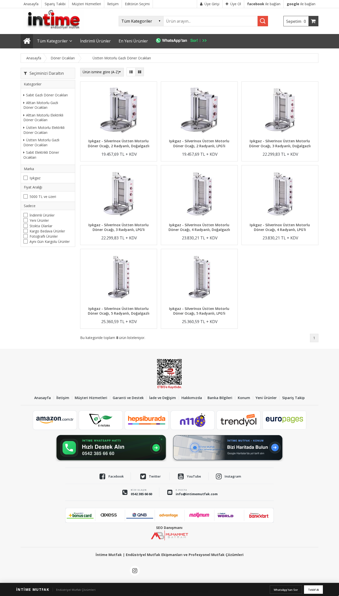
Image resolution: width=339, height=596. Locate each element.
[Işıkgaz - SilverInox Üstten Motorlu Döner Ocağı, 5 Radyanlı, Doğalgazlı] (118, 278)
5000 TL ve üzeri (43, 196)
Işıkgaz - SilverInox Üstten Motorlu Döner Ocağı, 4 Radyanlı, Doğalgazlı (199, 227)
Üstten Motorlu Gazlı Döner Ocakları (41, 142)
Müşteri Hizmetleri (91, 398)
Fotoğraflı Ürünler (44, 236)
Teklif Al (313, 590)
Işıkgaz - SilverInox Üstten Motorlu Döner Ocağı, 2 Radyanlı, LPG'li (199, 143)
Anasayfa (42, 398)
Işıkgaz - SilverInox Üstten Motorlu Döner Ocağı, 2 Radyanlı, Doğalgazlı (118, 143)
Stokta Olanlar (41, 225)
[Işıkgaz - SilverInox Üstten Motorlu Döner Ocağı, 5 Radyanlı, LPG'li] (199, 278)
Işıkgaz (35, 178)
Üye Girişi (211, 3)
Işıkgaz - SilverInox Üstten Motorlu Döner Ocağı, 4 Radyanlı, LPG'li (280, 227)
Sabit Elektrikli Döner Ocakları (41, 155)
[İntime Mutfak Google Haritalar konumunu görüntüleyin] (228, 447)
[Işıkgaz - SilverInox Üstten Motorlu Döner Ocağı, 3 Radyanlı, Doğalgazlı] (279, 110)
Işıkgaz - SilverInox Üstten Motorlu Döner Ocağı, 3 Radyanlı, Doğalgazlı (280, 143)
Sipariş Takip (293, 398)
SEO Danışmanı (169, 527)
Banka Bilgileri (219, 398)
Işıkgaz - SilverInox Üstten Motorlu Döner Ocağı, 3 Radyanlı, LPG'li (118, 227)
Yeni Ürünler (39, 220)
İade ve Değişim (162, 398)
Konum (244, 398)
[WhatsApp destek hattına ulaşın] (111, 447)
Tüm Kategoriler (52, 41)
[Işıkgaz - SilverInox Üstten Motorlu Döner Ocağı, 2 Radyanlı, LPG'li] (199, 110)
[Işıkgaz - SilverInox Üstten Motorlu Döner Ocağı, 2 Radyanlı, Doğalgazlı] (118, 110)
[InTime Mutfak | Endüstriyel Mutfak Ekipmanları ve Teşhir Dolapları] (55, 31)
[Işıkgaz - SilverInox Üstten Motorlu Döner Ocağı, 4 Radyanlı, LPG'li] (279, 194)
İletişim (62, 398)
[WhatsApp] (184, 41)
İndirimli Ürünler (42, 215)
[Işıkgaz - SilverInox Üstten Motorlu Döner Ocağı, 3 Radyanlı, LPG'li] (118, 194)
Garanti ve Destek (128, 398)
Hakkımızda (191, 398)
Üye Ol (235, 3)
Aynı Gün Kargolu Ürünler (50, 241)
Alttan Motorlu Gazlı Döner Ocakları (40, 105)
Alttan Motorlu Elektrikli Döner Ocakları (43, 117)
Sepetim (296, 21)
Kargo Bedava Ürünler (47, 231)
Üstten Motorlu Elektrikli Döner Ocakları (44, 130)
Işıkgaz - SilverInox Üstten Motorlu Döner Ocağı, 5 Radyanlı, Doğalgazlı (118, 311)
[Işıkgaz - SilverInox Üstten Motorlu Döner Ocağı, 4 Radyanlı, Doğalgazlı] (199, 194)
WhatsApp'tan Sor (286, 590)
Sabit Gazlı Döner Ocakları (47, 95)
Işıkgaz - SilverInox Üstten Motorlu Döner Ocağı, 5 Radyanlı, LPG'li (199, 311)
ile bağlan (263, 3)
